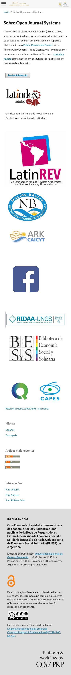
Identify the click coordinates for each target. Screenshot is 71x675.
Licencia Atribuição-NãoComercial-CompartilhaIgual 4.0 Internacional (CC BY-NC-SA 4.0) (34, 632)
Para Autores (12, 495)
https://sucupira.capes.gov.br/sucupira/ (27, 408)
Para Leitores (12, 489)
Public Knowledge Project (38, 45)
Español (9, 429)
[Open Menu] (3, 3)
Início (6, 12)
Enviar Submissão (17, 75)
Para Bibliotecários (15, 500)
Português (11, 435)
